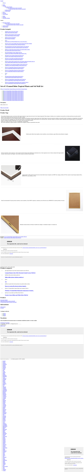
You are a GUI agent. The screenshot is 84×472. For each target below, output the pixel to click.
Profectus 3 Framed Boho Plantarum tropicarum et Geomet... (19, 290)
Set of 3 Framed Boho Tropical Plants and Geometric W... (15, 83)
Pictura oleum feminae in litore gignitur (12, 35)
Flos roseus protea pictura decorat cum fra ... (13, 50)
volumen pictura (8, 10)
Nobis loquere (5, 14)
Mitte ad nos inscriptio (4, 107)
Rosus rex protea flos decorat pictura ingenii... (16, 286)
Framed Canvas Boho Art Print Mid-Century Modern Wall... (16, 53)
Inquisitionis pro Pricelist (4, 322)
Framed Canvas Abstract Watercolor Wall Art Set (14, 56)
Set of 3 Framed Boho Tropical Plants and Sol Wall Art (15, 80)
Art (5, 74)
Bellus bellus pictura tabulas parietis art (14, 277)
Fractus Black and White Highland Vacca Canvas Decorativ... (16, 41)
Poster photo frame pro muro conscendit (14, 7)
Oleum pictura (7, 11)
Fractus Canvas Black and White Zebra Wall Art (13, 59)
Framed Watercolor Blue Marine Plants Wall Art (13, 77)
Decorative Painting (8, 6)
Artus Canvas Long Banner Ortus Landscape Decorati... (15, 44)
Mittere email (2, 325)
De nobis (4, 13)
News (4, 12)
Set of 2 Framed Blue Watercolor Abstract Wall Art (14, 68)
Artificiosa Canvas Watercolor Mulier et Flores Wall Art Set (15, 65)
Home (4, 4)
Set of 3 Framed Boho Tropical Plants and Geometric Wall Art (15, 236)
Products (4, 5)
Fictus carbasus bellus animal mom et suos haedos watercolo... (16, 62)
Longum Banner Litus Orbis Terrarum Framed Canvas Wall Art (16, 47)
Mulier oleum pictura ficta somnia (11, 32)
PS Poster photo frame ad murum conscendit (18, 8)
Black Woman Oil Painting (10, 38)
